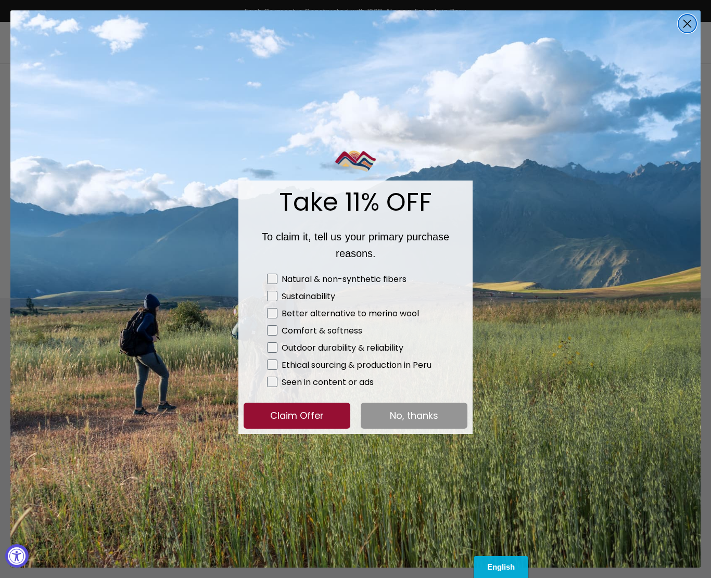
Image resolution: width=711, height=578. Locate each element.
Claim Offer (297, 415)
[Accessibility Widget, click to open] (17, 556)
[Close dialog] (687, 24)
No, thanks (414, 415)
